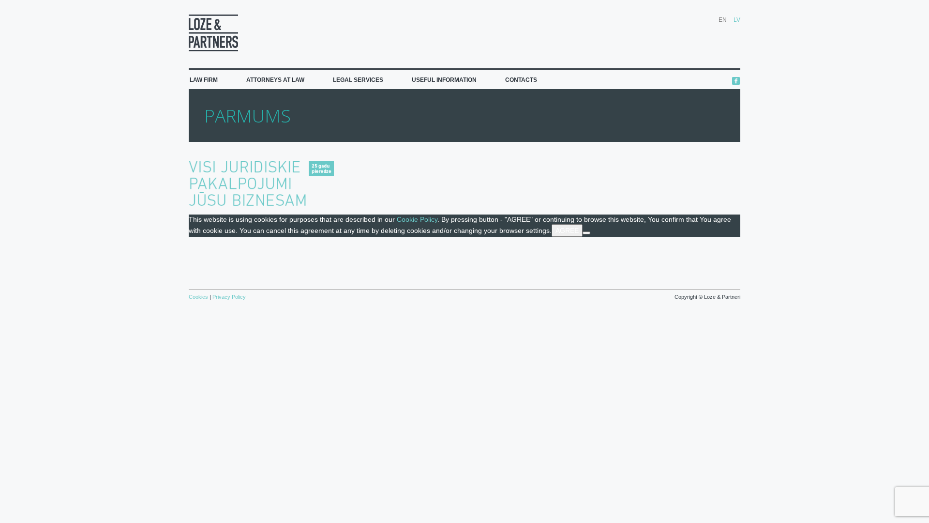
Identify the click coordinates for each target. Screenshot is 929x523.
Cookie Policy (417, 219)
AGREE (567, 230)
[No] (586, 232)
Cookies (199, 297)
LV (737, 19)
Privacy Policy (228, 297)
